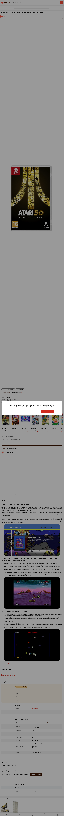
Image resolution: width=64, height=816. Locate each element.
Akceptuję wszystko (47, 412)
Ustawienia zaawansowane (32, 412)
